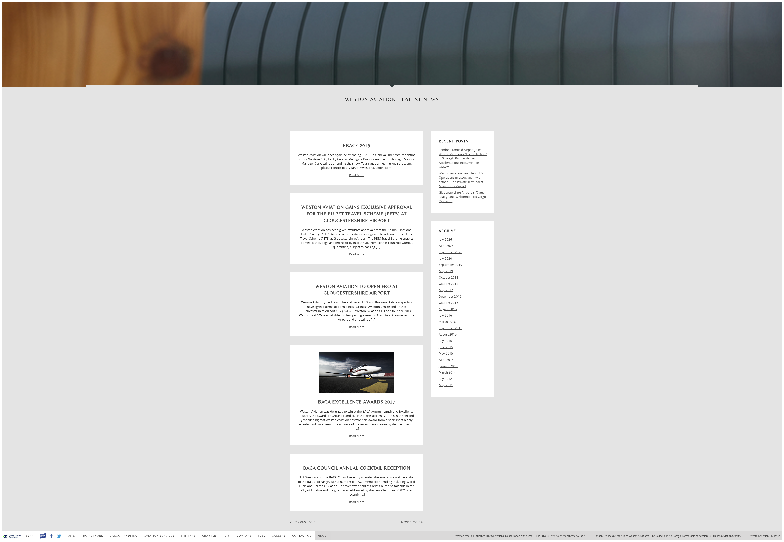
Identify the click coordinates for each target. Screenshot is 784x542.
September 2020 (450, 252)
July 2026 (445, 239)
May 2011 (446, 385)
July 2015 (445, 341)
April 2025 (446, 246)
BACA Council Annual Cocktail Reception (356, 468)
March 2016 (447, 322)
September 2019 (450, 265)
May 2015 (446, 353)
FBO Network (92, 535)
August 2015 (448, 334)
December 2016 (450, 296)
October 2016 (448, 303)
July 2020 (445, 258)
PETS (226, 535)
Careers (279, 535)
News (322, 535)
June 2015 (446, 347)
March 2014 (447, 372)
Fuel (261, 535)
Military (188, 535)
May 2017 (446, 290)
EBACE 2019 (356, 145)
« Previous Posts (302, 522)
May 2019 (446, 271)
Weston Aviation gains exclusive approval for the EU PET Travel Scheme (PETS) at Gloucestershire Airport (356, 213)
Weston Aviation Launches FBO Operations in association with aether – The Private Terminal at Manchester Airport (461, 179)
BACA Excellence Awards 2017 (356, 402)
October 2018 (448, 277)
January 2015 (448, 366)
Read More (356, 175)
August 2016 (448, 309)
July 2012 (445, 379)
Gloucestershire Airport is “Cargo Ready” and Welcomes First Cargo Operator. (462, 196)
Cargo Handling (124, 535)
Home (70, 535)
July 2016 (445, 315)
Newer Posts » (412, 522)
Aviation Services (159, 535)
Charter (209, 535)
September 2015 (450, 328)
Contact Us (301, 535)
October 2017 (448, 284)
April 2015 (446, 360)
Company (244, 535)
